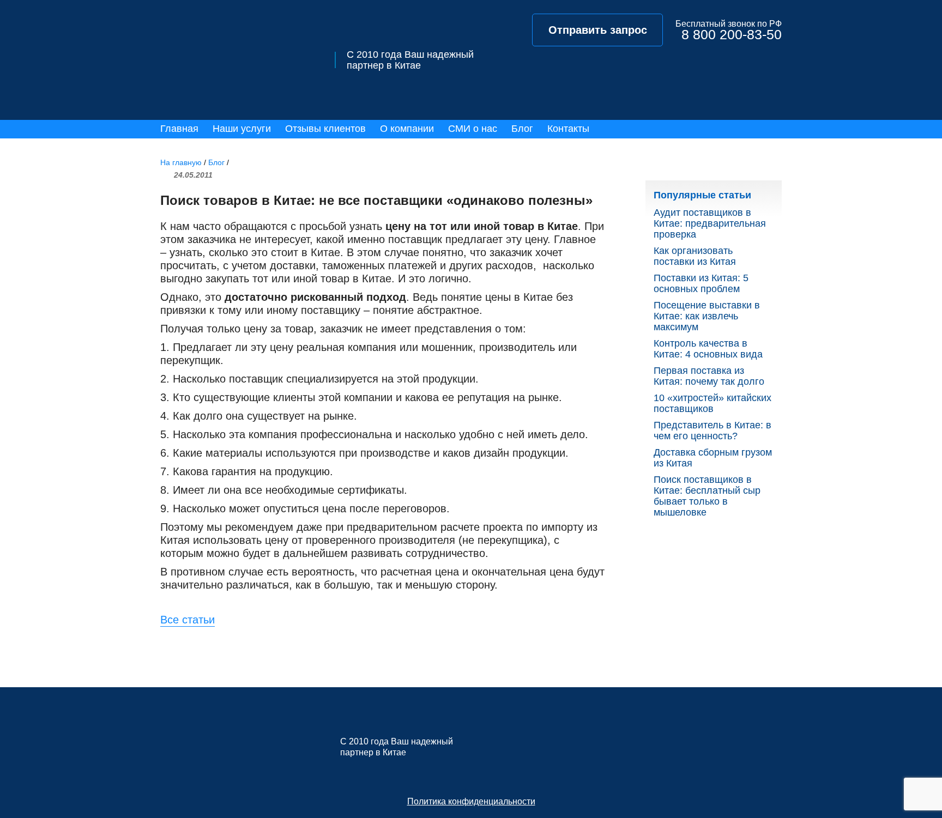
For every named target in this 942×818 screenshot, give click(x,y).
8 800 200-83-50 (731, 34)
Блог (522, 128)
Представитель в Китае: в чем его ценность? (712, 430)
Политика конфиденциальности (471, 801)
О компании (407, 128)
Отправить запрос (597, 30)
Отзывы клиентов (325, 128)
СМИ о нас (472, 128)
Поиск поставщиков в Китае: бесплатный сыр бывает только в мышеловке (707, 496)
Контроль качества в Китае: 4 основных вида (708, 349)
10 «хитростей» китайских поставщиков (712, 403)
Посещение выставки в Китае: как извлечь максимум (707, 316)
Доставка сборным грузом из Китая (713, 458)
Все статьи (187, 620)
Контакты (568, 128)
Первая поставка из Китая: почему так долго (709, 376)
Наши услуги (242, 128)
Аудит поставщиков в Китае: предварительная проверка (710, 223)
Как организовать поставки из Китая (695, 256)
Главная (179, 128)
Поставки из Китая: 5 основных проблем (701, 283)
